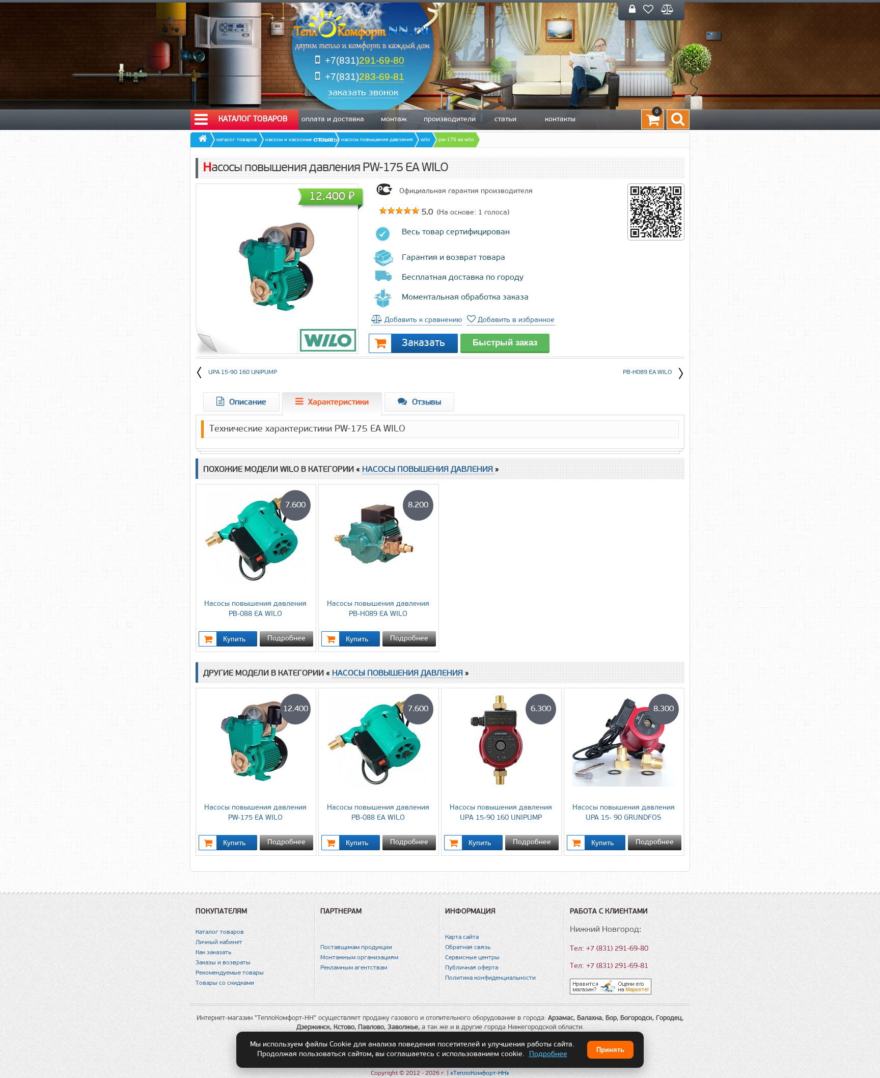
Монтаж (394, 119)
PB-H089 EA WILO (647, 372)
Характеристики (338, 402)
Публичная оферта (471, 968)
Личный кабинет (219, 942)
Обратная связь (467, 948)
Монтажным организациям (359, 958)
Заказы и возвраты (223, 963)
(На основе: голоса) (472, 213)
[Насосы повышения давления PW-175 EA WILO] (277, 268)
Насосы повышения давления (428, 470)
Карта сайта (462, 937)
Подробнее (286, 638)
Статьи (505, 119)
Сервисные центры (472, 958)
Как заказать (213, 953)
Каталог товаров (253, 119)
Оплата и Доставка (332, 119)
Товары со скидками (225, 983)
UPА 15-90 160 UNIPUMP (242, 372)
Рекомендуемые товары (230, 973)
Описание (247, 402)
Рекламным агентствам (353, 968)
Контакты (560, 119)
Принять (610, 1050)
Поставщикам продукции (356, 948)
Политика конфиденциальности (490, 978)
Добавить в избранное (515, 320)
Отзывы (326, 140)
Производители (450, 119)
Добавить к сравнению (422, 320)
